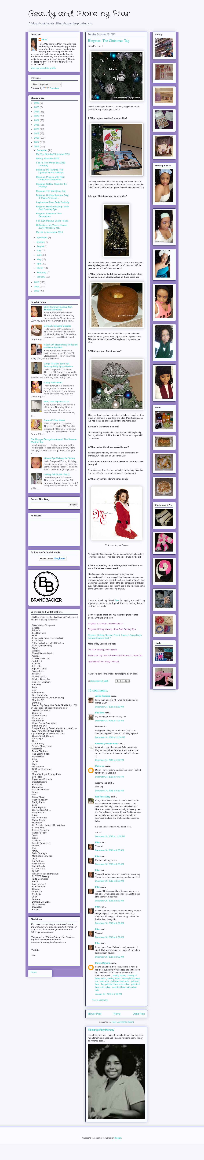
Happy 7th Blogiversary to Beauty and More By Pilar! (60, 346)
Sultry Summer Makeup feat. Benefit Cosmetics (58, 308)
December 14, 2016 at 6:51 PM (109, 790)
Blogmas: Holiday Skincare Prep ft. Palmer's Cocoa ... (52, 196)
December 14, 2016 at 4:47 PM (109, 777)
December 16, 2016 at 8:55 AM (109, 850)
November (42, 237)
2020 (37, 129)
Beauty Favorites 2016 (47, 158)
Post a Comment (100, 1000)
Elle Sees (99, 713)
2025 (37, 107)
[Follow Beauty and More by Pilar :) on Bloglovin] (52, 560)
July (39, 250)
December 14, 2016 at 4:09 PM (109, 760)
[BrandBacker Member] (46, 602)
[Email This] (116, 681)
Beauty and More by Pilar (79, 13)
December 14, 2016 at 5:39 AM (109, 707)
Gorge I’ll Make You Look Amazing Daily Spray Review (58, 365)
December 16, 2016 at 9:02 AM (109, 957)
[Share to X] (122, 681)
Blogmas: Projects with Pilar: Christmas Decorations (50, 178)
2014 (37, 286)
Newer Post (94, 1013)
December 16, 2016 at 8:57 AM (109, 901)
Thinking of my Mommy (101, 1029)
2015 (37, 282)
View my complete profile (43, 68)
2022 (37, 120)
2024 (37, 111)
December (42, 150)
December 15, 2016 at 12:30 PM (110, 836)
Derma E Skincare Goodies (57, 326)
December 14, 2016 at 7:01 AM (109, 720)
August (40, 246)
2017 (37, 142)
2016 (37, 146)
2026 (37, 103)
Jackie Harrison (102, 696)
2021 (37, 124)
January (41, 276)
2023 (37, 116)
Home (117, 1013)
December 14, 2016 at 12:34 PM (110, 737)
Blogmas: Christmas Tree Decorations (49, 215)
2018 (37, 138)
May (39, 259)
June (39, 255)
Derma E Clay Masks (54, 420)
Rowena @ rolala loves (106, 743)
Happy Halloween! (53, 382)
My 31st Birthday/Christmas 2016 (53, 154)
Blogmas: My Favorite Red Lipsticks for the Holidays (50, 171)
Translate (54, 88)
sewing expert (114, 978)
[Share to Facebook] (125, 681)
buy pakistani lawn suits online (115, 984)
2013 (37, 291)
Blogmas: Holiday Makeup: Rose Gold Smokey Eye (52, 208)
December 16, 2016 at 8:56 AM (109, 881)
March (40, 268)
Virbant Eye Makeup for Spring (59, 458)
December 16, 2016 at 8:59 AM (109, 923)
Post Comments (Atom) (123, 1022)
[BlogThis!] (119, 681)
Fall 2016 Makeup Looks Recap (52, 220)
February (42, 272)
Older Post (139, 1013)
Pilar (97, 842)
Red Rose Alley (102, 797)
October (41, 242)
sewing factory (119, 975)
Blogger (117, 1138)
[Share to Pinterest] (128, 681)
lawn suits (104, 981)
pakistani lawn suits (120, 981)
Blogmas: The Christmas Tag (50, 191)
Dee (117, 600)
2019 (37, 133)
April (39, 263)
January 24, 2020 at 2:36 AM (108, 994)
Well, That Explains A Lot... (57, 401)
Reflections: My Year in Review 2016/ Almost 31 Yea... (51, 226)
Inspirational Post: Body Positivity (52, 202)
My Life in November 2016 (49, 232)
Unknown (99, 766)
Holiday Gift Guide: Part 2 (56, 474)
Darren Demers (102, 963)
